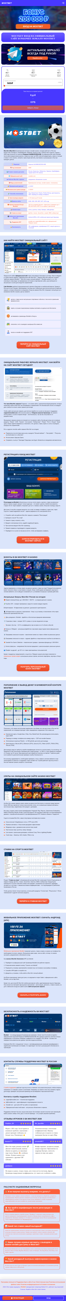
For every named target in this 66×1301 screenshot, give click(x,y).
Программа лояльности (8, 1282)
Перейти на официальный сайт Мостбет (33, 345)
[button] (63, 1286)
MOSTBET (7, 3)
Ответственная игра (42, 1282)
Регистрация (18, 1298)
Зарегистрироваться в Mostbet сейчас (33, 540)
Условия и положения (48, 1284)
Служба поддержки (10, 1087)
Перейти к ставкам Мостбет (33, 901)
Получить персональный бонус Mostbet (33, 668)
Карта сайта (28, 1282)
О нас (33, 1282)
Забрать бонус (33, 108)
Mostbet (23, 1287)
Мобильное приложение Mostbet (14, 951)
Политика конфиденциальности (31, 1284)
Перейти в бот (37, 58)
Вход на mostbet (33, 26)
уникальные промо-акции (12, 656)
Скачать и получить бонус (33, 995)
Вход (48, 1298)
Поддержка (20, 1282)
